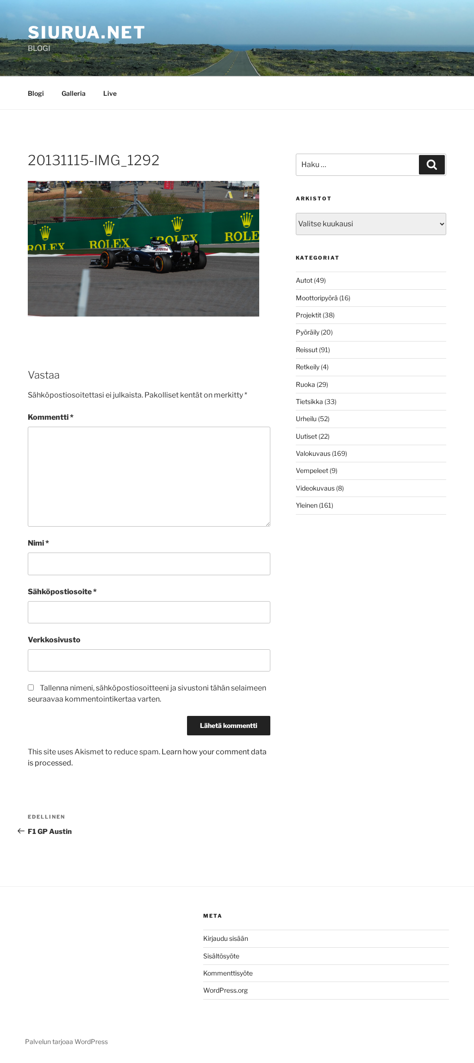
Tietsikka (309, 401)
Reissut (307, 350)
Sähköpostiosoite (62, 591)
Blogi (36, 93)
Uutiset (306, 436)
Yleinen (307, 505)
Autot (304, 280)
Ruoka (305, 384)
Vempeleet (312, 470)
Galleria (74, 93)
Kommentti (51, 417)
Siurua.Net (87, 32)
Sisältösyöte (221, 956)
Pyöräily (307, 332)
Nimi (38, 543)
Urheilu (306, 419)
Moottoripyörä (317, 298)
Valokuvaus (313, 453)
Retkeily (307, 367)
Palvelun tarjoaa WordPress (66, 1041)
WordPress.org (225, 990)
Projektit (308, 315)
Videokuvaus (315, 488)
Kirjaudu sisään (225, 938)
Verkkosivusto (54, 639)
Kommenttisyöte (228, 973)
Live (110, 93)
